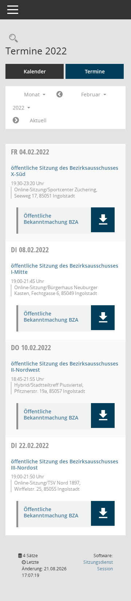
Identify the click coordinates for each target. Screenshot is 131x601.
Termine (95, 71)
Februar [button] (91, 94)
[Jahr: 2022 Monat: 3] (15, 120)
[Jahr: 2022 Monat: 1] (59, 94)
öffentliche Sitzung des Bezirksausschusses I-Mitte (64, 268)
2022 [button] (19, 107)
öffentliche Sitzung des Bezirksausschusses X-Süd (64, 170)
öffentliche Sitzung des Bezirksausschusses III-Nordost (64, 464)
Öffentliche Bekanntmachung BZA (51, 219)
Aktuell (38, 120)
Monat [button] (32, 94)
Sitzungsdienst (98, 565)
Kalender (35, 71)
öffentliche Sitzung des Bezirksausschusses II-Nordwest (64, 366)
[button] (103, 219)
